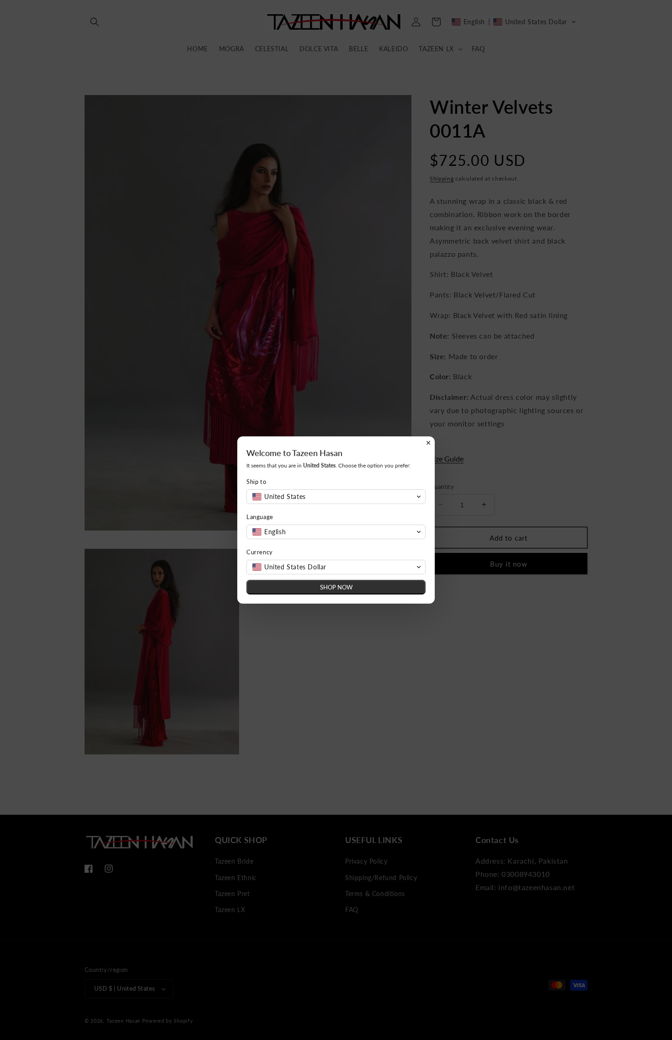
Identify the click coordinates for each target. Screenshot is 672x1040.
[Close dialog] (428, 442)
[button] (336, 496)
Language (259, 516)
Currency (259, 552)
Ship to (256, 481)
